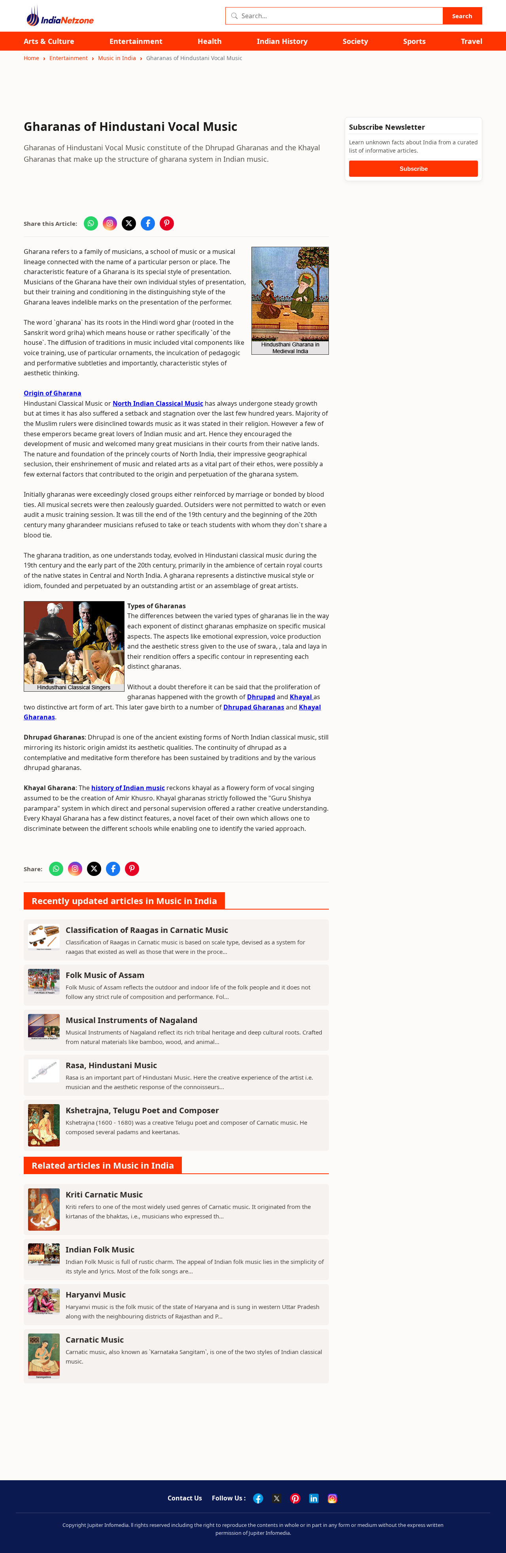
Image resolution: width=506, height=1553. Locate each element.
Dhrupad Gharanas (253, 707)
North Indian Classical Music (158, 403)
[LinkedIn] (314, 1498)
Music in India (117, 58)
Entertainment (136, 41)
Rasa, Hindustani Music (111, 1065)
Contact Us (185, 1498)
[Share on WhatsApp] (91, 223)
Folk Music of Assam (105, 975)
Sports (414, 41)
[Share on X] (129, 223)
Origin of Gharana (52, 393)
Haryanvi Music (96, 1294)
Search (462, 16)
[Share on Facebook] (148, 223)
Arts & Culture (49, 41)
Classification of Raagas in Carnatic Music (147, 930)
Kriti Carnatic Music (104, 1194)
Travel (471, 41)
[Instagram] (332, 1498)
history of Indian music (128, 787)
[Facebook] (258, 1498)
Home (31, 58)
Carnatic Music (95, 1339)
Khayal (301, 696)
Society (355, 41)
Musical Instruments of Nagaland (132, 1020)
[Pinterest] (295, 1498)
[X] (276, 1498)
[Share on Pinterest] (167, 223)
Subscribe (414, 168)
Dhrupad (261, 696)
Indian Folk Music (100, 1249)
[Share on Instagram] (110, 223)
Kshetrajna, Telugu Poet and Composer (142, 1110)
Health (210, 41)
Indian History (282, 41)
